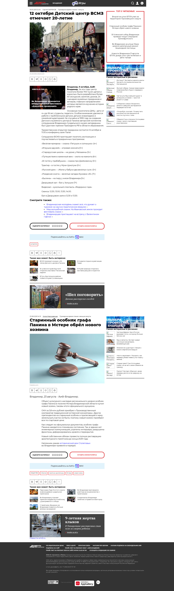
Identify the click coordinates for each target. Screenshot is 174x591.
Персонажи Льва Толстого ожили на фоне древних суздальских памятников (52, 492)
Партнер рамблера (66, 582)
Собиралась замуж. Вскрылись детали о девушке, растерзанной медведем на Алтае (129, 105)
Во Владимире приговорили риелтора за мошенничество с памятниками (88, 492)
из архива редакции (37, 73)
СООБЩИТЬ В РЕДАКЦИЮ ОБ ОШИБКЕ (102, 550)
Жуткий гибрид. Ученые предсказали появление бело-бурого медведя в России (130, 90)
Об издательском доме (55, 545)
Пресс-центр (71, 545)
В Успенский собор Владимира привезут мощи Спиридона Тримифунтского (125, 37)
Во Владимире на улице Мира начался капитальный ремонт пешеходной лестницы (125, 46)
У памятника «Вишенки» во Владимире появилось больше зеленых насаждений (51, 507)
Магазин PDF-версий (100, 545)
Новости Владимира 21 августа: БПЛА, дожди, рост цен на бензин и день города (125, 56)
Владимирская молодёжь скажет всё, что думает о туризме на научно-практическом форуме (70, 205)
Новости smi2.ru (37, 309)
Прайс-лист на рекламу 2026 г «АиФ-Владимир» (82, 548)
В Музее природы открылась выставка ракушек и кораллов (88, 270)
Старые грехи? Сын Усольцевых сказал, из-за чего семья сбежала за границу (130, 365)
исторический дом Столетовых (75, 443)
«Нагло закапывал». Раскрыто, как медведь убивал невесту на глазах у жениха (130, 357)
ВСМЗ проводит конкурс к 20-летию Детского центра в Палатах (52, 262)
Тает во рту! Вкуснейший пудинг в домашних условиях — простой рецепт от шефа (129, 98)
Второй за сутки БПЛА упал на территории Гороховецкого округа (125, 18)
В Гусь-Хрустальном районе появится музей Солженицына (51, 277)
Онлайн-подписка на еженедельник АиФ (126, 545)
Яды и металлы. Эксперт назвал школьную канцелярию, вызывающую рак (128, 342)
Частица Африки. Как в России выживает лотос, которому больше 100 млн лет (130, 334)
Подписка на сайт (53, 548)
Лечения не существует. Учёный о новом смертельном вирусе (129, 349)
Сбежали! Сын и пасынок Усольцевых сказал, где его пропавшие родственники (130, 121)
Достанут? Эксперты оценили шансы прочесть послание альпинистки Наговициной (130, 82)
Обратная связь (84, 545)
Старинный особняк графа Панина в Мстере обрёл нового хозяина (125, 27)
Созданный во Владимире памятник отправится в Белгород (89, 498)
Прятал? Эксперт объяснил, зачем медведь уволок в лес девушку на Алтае (129, 373)
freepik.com (34, 385)
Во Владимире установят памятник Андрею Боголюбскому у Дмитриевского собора (52, 499)
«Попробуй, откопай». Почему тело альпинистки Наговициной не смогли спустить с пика (130, 113)
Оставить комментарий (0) (87, 226)
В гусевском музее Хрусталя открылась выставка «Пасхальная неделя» (52, 270)
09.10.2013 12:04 (35, 10)
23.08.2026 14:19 (35, 316)
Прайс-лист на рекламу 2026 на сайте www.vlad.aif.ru (66, 550)
